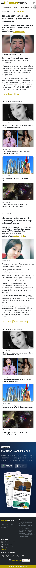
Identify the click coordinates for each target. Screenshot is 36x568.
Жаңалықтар (7, 7)
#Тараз (5, 94)
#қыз (4, 321)
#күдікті (11, 94)
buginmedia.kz (19, 32)
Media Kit (3, 549)
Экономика (25, 7)
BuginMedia (13, 11)
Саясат (16, 7)
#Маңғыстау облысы (20, 321)
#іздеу (18, 94)
